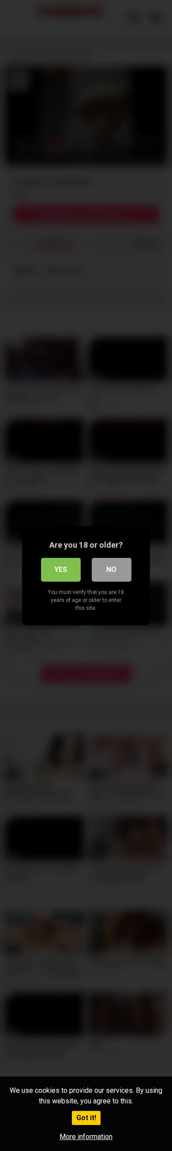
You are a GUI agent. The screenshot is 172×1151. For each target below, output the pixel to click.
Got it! (86, 1118)
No (111, 569)
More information (86, 1136)
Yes (60, 569)
